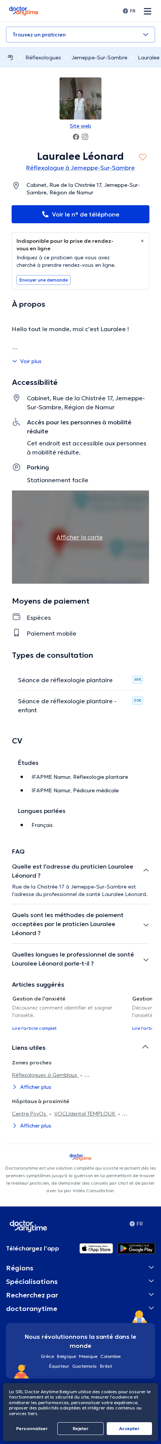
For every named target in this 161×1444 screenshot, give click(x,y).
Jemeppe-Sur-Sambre (99, 57)
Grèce (47, 1356)
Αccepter (129, 1428)
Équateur (59, 1366)
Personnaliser (32, 1428)
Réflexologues (43, 57)
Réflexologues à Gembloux (45, 1075)
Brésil (106, 1366)
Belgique (66, 1356)
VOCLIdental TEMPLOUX (85, 1113)
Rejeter (80, 1428)
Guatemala (84, 1366)
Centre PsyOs (30, 1113)
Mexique (88, 1356)
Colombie (110, 1356)
